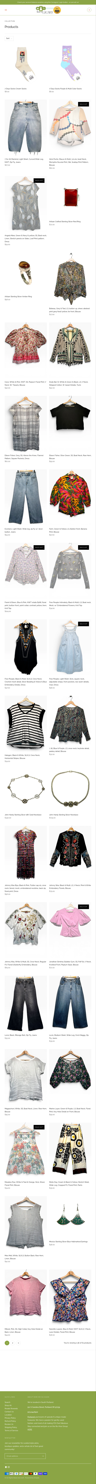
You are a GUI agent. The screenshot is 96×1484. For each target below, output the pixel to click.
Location (8, 1415)
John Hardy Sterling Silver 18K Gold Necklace (23, 815)
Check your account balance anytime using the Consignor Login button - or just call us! (48, 2)
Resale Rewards (11, 1409)
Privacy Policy (10, 1418)
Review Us (9, 1424)
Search (7, 1402)
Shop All (8, 1405)
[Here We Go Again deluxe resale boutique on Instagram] (9, 1467)
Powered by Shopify (32, 1478)
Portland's (31, 1417)
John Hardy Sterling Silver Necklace (63, 815)
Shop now (48, 1374)
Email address (12, 1453)
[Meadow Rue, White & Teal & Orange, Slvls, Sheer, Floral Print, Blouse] (26, 1150)
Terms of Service (11, 1430)
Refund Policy (10, 1421)
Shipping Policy (11, 1427)
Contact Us (9, 1412)
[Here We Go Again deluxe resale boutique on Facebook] (6, 1467)
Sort (7, 38)
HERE (30, 1429)
